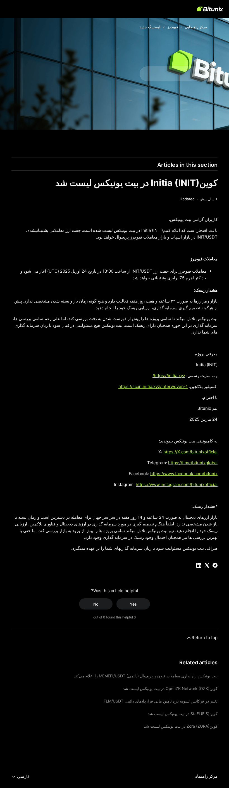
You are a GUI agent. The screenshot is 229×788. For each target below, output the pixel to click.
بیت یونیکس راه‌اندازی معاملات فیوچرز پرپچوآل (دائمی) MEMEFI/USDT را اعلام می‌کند (146, 675)
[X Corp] (206, 565)
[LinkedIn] (198, 565)
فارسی (23, 776)
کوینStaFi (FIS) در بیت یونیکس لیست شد (183, 713)
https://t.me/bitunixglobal (193, 462)
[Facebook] (215, 565)
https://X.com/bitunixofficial (190, 451)
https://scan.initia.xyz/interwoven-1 (153, 386)
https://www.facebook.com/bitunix (184, 473)
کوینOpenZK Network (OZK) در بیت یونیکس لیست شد (170, 688)
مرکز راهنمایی (196, 27)
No (95, 604)
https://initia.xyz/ (168, 375)
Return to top (205, 637)
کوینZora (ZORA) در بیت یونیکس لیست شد (181, 726)
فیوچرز (172, 27)
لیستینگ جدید (150, 27)
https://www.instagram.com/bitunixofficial (177, 484)
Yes (133, 604)
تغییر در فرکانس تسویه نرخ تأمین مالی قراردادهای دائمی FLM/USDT (161, 701)
